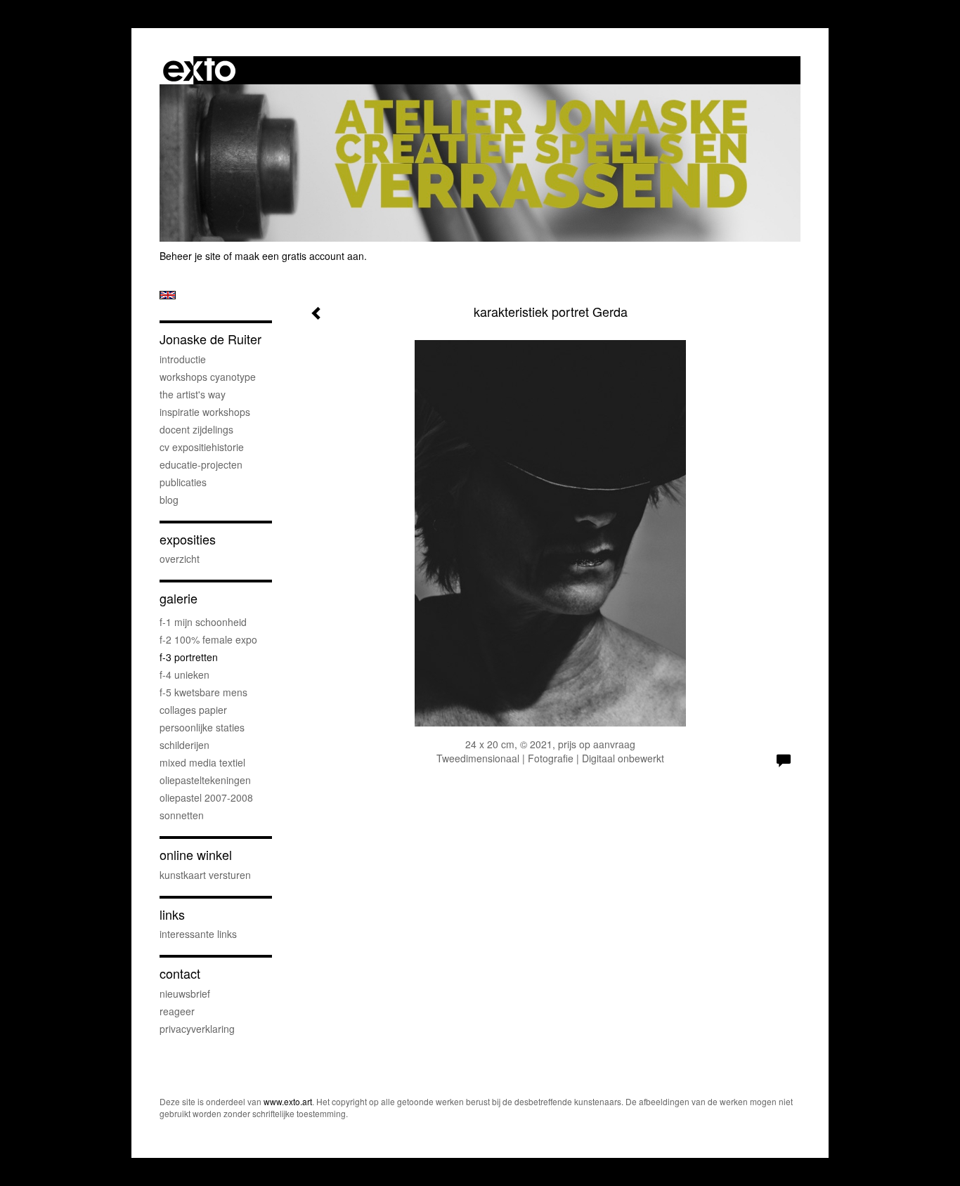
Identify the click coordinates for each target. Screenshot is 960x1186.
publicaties (183, 482)
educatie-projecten (201, 464)
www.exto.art (288, 1101)
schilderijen (184, 745)
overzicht (180, 559)
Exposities (188, 539)
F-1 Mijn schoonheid (203, 622)
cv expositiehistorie (202, 447)
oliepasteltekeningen (205, 780)
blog (169, 500)
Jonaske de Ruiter (210, 339)
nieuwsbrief (185, 993)
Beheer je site (190, 256)
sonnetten (182, 815)
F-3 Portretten (189, 657)
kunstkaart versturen (205, 875)
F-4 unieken (184, 674)
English (168, 295)
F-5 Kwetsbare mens (203, 692)
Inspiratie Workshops (205, 412)
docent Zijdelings (196, 429)
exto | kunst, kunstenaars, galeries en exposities (199, 70)
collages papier (193, 710)
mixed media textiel (202, 762)
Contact (180, 973)
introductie (183, 359)
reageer (177, 1011)
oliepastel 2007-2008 (206, 797)
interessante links (198, 934)
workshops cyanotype (208, 377)
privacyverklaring (197, 1029)
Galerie (178, 598)
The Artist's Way (193, 394)
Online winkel (196, 855)
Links (172, 914)
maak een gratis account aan (299, 256)
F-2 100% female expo (208, 639)
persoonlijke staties (202, 727)
